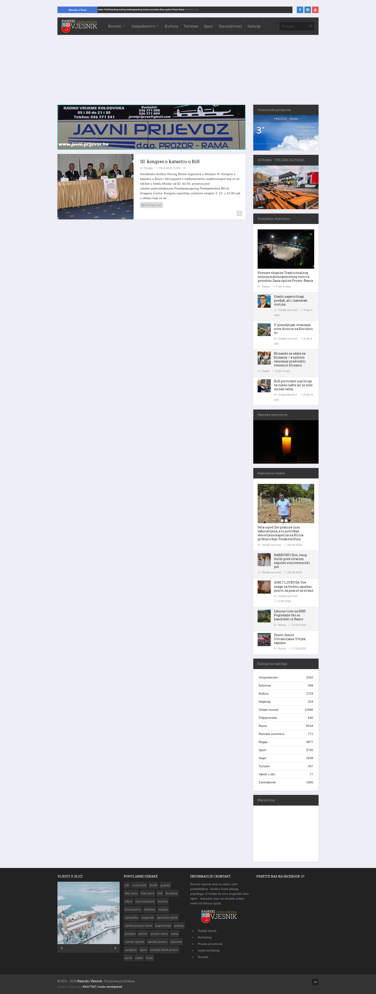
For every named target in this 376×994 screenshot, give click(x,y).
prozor (143, 933)
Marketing (205, 937)
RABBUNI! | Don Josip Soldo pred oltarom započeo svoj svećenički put (292, 561)
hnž (159, 893)
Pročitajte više (153, 202)
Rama (266, 286)
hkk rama (131, 893)
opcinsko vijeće (167, 917)
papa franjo (163, 925)
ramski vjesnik (134, 941)
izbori (128, 901)
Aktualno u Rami (77, 10)
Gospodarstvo (143, 26)
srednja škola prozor (164, 949)
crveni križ (139, 885)
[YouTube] (315, 10)
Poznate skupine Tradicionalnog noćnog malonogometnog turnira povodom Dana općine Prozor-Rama (158, 9)
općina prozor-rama (138, 925)
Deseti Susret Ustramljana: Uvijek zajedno (290, 639)
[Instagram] (307, 10)
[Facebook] (300, 10)
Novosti (115, 26)
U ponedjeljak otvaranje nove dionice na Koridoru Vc (293, 329)
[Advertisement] (188, 71)
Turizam (191, 26)
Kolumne (286, 685)
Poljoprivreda (286, 717)
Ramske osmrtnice (286, 734)
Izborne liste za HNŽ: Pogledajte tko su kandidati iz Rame (290, 615)
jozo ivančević (145, 901)
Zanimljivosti (230, 26)
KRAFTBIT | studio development (102, 986)
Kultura (171, 26)
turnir (128, 958)
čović (149, 958)
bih (127, 885)
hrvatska (171, 893)
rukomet (176, 941)
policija (179, 925)
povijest (130, 933)
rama (174, 933)
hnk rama (147, 893)
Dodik (153, 885)
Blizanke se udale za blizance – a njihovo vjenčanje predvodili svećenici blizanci (290, 359)
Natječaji (286, 701)
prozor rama (159, 933)
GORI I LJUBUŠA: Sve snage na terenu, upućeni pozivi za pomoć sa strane (294, 586)
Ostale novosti (288, 310)
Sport (208, 26)
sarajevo (131, 949)
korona (163, 901)
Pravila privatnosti (210, 944)
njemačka (131, 917)
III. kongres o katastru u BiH (170, 159)
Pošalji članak (207, 931)
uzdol (139, 958)
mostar (163, 909)
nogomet (147, 917)
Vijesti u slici (286, 774)
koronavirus (133, 909)
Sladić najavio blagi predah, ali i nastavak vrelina (290, 300)
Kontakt (203, 957)
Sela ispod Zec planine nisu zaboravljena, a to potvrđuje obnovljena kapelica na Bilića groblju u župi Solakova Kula (280, 533)
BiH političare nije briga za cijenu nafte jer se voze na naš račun (293, 385)
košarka (149, 909)
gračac (165, 885)
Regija (148, 165)
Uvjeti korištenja (209, 950)
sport (143, 949)
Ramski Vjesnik (89, 981)
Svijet (266, 371)
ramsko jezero (157, 941)
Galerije (254, 26)
